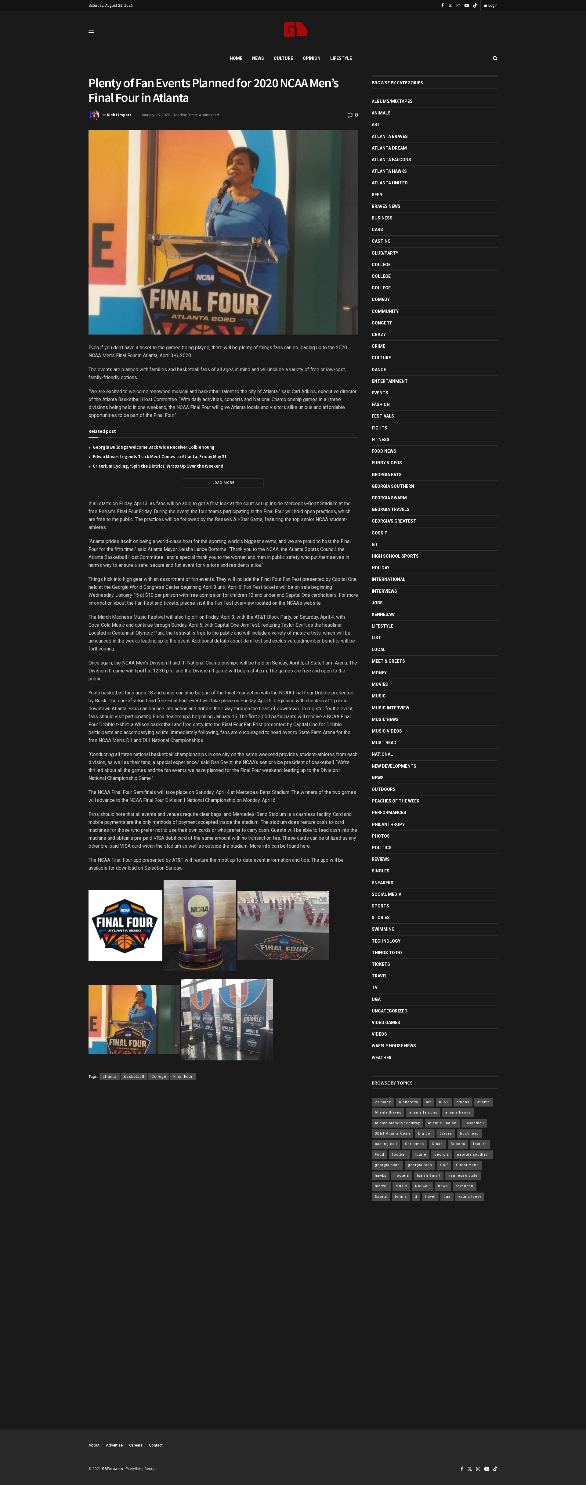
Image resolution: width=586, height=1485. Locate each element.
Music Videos (387, 731)
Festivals (383, 416)
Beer (377, 194)
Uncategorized (389, 1011)
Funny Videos (387, 462)
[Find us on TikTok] (475, 5)
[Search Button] (495, 58)
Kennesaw (383, 614)
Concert (382, 323)
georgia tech (420, 1165)
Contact (156, 1445)
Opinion (311, 58)
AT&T (444, 1102)
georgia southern (473, 1155)
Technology (386, 941)
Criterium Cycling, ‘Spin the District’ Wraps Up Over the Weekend (158, 466)
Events (380, 392)
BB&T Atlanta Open (392, 1133)
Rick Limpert (119, 115)
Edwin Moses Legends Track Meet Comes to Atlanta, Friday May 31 (160, 456)
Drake (437, 1144)
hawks (380, 1176)
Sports (380, 906)
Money (379, 672)
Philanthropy (388, 824)
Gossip (380, 533)
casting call (386, 1144)
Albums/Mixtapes (392, 101)
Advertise (114, 1445)
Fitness (380, 439)
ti (416, 1197)
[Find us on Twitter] (450, 5)
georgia (441, 1155)
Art (376, 124)
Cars (377, 229)
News (258, 58)
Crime (378, 346)
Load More (223, 483)
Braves (446, 1133)
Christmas (414, 1144)
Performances (389, 812)
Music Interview (390, 707)
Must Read (384, 742)
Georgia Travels (391, 509)
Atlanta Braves (390, 136)
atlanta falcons (423, 1112)
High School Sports (395, 556)
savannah (464, 1186)
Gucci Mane (467, 1165)
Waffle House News (394, 1045)
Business (382, 218)
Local (378, 649)
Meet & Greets (388, 661)
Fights (379, 428)
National (382, 754)
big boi (425, 1133)
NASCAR (422, 1186)
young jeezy (469, 1197)
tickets (381, 964)
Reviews (381, 859)
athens (463, 1102)
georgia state (387, 1165)
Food (379, 1155)
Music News (385, 719)
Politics (382, 847)
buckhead (469, 1133)
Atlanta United (390, 182)
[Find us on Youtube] (467, 5)
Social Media (386, 894)
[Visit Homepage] (295, 31)
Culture (283, 58)
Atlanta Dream (389, 148)
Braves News (386, 206)
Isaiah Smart (428, 1176)
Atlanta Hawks (389, 171)
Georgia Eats (387, 474)
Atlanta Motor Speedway (397, 1123)
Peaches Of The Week (395, 801)
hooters (401, 1176)
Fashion (381, 404)
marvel (381, 1186)
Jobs (377, 602)
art (428, 1102)
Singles (380, 870)
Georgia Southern (393, 486)
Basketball (134, 1076)
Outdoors (384, 789)
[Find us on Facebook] (442, 5)
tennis (401, 1197)
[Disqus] (223, 1173)
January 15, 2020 (155, 115)
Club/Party (385, 253)
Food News (384, 451)
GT (375, 544)
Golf (444, 1165)
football (399, 1155)
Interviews (384, 591)
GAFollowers (112, 1469)
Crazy (379, 334)
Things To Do (387, 952)
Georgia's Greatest (394, 521)
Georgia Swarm (389, 497)
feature (480, 1144)
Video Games (386, 1022)
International (388, 579)
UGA (376, 999)
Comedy (381, 299)
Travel (380, 975)
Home (236, 58)
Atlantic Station (442, 1123)
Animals (381, 112)
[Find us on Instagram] (458, 5)
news (443, 1186)
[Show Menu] (91, 31)
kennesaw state (463, 1176)
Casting (381, 241)
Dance (379, 369)
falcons (458, 1144)
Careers (136, 1445)
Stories (381, 917)
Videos (379, 1034)
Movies (380, 684)
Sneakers (382, 882)
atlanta (110, 1076)
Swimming (383, 929)
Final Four (183, 1076)
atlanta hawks (458, 1112)
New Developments (394, 766)
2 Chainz (383, 1102)
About (94, 1445)
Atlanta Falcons (391, 159)
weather (382, 1057)
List (376, 637)
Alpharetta (408, 1102)
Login (492, 5)
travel (430, 1197)
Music (379, 696)
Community (385, 311)
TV (375, 987)
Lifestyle (341, 58)
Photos (381, 836)
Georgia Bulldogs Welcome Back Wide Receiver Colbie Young (154, 447)
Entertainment (390, 381)
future (420, 1155)
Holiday (380, 567)
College (158, 1076)
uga (446, 1197)
